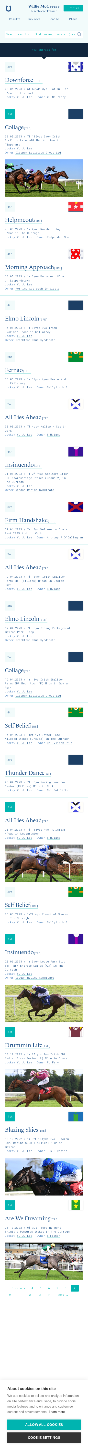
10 (9, 1294)
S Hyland (53, 434)
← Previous (16, 1288)
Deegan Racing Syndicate (34, 490)
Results (14, 19)
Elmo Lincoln (26, 318)
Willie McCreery (44, 8)
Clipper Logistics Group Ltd (38, 152)
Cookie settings (44, 1437)
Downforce (24, 80)
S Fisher (53, 1235)
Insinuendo (23, 464)
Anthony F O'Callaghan (65, 537)
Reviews (34, 19)
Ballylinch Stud (59, 387)
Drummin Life (27, 1045)
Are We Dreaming (32, 1218)
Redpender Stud (58, 237)
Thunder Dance (28, 772)
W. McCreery (56, 97)
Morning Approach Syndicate (37, 288)
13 (39, 1294)
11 (19, 1294)
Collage (18, 127)
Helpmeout (23, 219)
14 (49, 1294)
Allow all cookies (44, 1425)
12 (29, 1294)
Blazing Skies (25, 1129)
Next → (62, 1294)
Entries (73, 8)
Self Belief (21, 725)
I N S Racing (57, 1151)
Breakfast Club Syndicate (35, 340)
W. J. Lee (24, 97)
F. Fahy (53, 1062)
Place (73, 19)
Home (8, 8)
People (54, 19)
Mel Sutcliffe (57, 790)
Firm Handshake (30, 520)
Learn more (57, 1412)
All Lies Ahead (27, 417)
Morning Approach (33, 267)
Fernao (18, 370)
